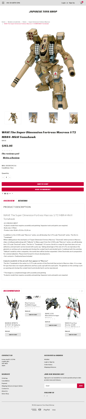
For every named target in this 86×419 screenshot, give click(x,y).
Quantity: (5, 173)
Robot (24, 22)
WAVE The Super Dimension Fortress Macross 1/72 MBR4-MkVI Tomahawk (26, 23)
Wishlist (46, 359)
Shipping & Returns (50, 367)
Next (82, 69)
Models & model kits (14, 22)
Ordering (4, 378)
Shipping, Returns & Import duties (12, 386)
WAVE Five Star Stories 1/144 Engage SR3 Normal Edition (72, 326)
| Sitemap (51, 405)
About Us (5, 391)
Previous (4, 69)
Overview (9, 200)
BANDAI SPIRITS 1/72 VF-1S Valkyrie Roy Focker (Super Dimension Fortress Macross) (12, 327)
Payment (4, 383)
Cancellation (6, 381)
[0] (80, 3)
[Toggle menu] (3, 4)
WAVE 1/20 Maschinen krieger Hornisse (52, 315)
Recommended (11, 290)
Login (64, 3)
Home (3, 22)
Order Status (48, 364)
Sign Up (72, 3)
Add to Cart (13, 334)
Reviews (22, 200)
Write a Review (11, 157)
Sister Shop (5, 394)
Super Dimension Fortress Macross (39, 22)
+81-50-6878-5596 (13, 3)
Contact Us (5, 388)
